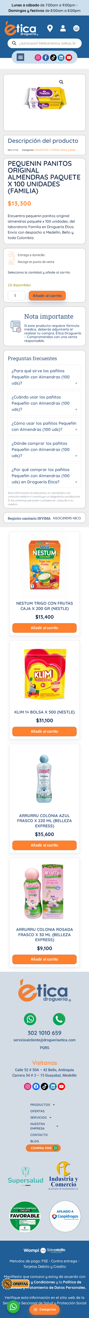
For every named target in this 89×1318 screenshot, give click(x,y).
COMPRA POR (41, 1148)
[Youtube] (61, 1086)
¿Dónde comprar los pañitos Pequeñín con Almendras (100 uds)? (41, 449)
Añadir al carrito (47, 295)
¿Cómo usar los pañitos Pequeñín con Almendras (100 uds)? (44, 426)
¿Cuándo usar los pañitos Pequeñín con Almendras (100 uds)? (41, 403)
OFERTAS (37, 1111)
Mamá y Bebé (68, 149)
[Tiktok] (44, 1086)
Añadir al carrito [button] (44, 628)
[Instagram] (27, 1086)
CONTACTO (39, 1135)
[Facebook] (36, 1086)
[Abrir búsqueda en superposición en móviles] (44, 43)
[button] (20, 57)
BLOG (34, 1141)
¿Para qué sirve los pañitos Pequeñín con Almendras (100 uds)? (41, 377)
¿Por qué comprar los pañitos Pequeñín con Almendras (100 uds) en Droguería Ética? (41, 475)
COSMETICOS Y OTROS (46, 149)
